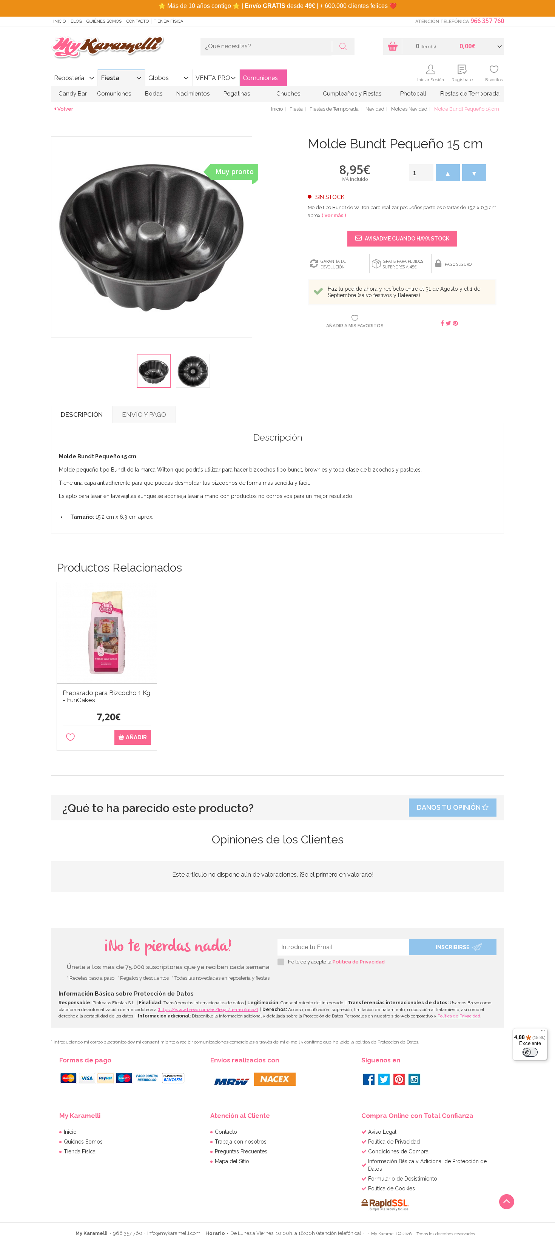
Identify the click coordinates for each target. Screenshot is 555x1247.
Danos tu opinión (449, 807)
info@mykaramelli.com (173, 1233)
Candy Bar (73, 93)
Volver (65, 109)
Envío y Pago (144, 414)
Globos (158, 78)
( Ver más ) (334, 215)
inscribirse (453, 947)
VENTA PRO (213, 78)
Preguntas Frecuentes (241, 1151)
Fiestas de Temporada (469, 93)
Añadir (135, 737)
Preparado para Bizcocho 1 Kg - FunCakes (106, 696)
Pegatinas (237, 93)
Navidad (374, 109)
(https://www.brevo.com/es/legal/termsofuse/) (208, 1009)
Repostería (69, 78)
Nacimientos (193, 93)
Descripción (82, 414)
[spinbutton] (421, 172)
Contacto (137, 21)
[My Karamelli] (107, 48)
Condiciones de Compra (398, 1151)
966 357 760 (487, 21)
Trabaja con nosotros (241, 1142)
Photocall (413, 93)
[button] (448, 172)
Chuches (288, 93)
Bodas (153, 93)
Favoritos (494, 79)
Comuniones (260, 78)
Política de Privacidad (359, 962)
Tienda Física (168, 21)
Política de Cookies (391, 1188)
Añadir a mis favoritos (355, 325)
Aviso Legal (382, 1132)
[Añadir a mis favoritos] (70, 737)
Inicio (59, 21)
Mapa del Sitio (232, 1161)
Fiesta (110, 78)
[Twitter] (384, 1079)
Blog (76, 21)
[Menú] (542, 1032)
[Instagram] (414, 1079)
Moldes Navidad (409, 109)
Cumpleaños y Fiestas (352, 93)
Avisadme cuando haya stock (406, 239)
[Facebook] (369, 1079)
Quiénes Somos (104, 21)
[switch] (530, 1052)
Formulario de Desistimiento (402, 1179)
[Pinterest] (399, 1079)
